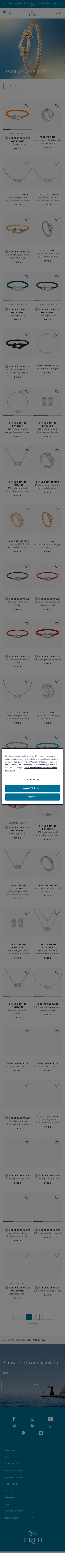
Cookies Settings (32, 780)
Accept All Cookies (32, 788)
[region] (33, 776)
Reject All (32, 797)
